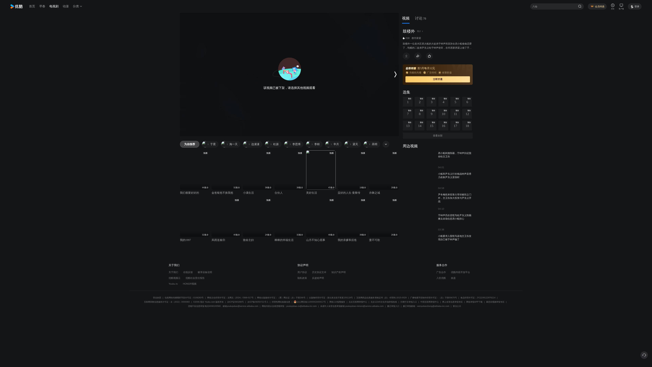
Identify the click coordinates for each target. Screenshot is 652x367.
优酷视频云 (174, 278)
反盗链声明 (318, 278)
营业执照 (157, 297)
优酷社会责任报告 (195, 278)
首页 (32, 6)
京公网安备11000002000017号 (311, 302)
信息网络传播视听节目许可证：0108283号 (184, 297)
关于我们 (173, 272)
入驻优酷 (441, 278)
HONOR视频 (189, 283)
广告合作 (441, 272)
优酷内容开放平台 (460, 272)
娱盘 (453, 278)
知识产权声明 (338, 272)
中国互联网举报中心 (429, 302)
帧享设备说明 (205, 272)
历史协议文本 (319, 272)
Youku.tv (173, 283)
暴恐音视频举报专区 (495, 302)
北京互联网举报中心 (358, 302)
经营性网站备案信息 (281, 302)
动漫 (66, 6)
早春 (42, 6)
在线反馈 (188, 272)
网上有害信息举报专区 (452, 302)
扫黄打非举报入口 (409, 302)
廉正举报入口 (393, 306)
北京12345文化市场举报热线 (384, 302)
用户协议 (302, 272)
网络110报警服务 (337, 302)
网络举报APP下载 (474, 302)
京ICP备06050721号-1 (257, 302)
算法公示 (457, 306)
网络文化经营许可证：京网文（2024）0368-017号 (230, 297)
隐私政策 (302, 278)
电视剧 (54, 6)
